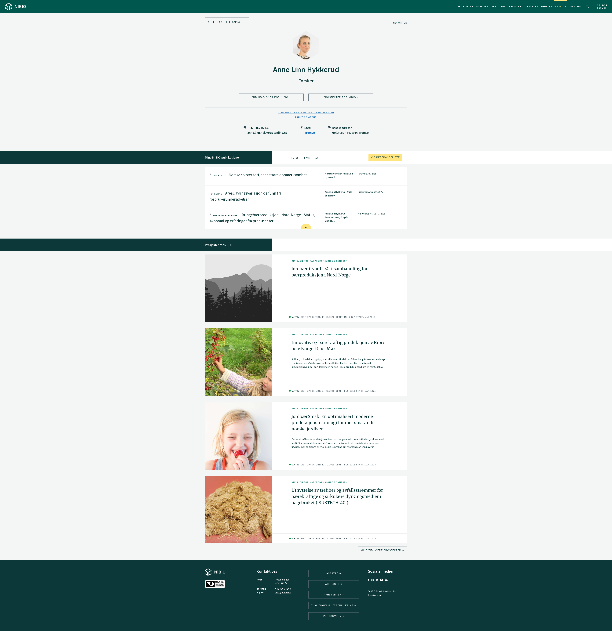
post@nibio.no (283, 592)
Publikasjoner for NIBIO (269, 97)
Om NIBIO (575, 6)
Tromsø (309, 132)
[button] (306, 176)
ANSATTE (332, 573)
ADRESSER (332, 584)
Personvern (332, 616)
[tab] (306, 176)
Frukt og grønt (306, 117)
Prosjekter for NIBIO (340, 97)
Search (587, 6)
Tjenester (531, 6)
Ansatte (560, 6)
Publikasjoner (486, 6)
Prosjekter (465, 6)
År (317, 157)
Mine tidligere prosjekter (381, 550)
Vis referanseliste (385, 157)
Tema (502, 6)
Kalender (515, 6)
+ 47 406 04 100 (283, 588)
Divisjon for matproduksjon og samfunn (306, 112)
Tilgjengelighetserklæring (333, 605)
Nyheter (546, 6)
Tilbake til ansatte (228, 22)
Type (307, 157)
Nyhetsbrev (333, 594)
